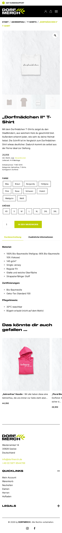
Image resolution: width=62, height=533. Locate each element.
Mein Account (9, 477)
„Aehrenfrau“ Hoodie (12, 394)
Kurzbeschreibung (12, 237)
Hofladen (6, 496)
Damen (5, 489)
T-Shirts (32, 22)
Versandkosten (20, 158)
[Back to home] (13, 11)
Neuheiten (7, 485)
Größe (6, 206)
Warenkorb (7, 481)
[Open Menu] (56, 11)
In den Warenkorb (28, 224)
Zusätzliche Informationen (40, 237)
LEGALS (9, 506)
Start (5, 22)
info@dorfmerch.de (12, 459)
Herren (5, 492)
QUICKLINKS (12, 471)
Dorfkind (15, 170)
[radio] (7, 184)
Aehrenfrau (18, 22)
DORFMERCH (24, 522)
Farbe (5, 178)
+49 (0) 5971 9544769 (13, 463)
